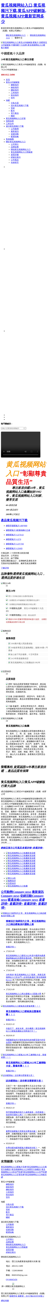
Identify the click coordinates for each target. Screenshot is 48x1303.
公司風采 (15, 160)
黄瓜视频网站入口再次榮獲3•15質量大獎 (23, 994)
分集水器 (15, 103)
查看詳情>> (11, 947)
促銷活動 (15, 134)
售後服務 (10, 139)
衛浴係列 (15, 95)
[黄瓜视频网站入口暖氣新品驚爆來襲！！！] (20, 1006)
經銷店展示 (16, 157)
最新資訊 (15, 131)
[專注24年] (11, 878)
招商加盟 (10, 121)
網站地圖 (5, 1301)
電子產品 (15, 113)
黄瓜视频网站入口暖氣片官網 (14, 1167)
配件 (13, 111)
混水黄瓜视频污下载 (20, 105)
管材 (13, 108)
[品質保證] (11, 883)
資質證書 (15, 155)
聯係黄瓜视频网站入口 (21, 149)
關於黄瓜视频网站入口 (16, 35)
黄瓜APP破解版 (12, 82)
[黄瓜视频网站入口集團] (17, 886)
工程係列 (15, 93)
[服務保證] (11, 881)
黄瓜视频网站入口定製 (16, 118)
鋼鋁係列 (15, 90)
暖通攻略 (15, 136)
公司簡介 (15, 144)
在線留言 (15, 162)
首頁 (8, 80)
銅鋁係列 (15, 87)
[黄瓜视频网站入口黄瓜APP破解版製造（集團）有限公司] (24, 48)
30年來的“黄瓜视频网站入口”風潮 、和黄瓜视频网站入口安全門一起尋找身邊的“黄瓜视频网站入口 (26, 977)
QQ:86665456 (11, 1279)
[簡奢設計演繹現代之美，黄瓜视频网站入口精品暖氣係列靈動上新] (24, 916)
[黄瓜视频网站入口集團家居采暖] (20, 853)
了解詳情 (5, 568)
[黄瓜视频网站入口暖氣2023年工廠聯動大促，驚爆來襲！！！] (24, 1057)
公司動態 (15, 129)
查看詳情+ (27, 847)
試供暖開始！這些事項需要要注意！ (24, 1080)
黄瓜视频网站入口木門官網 (35, 1172)
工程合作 (10, 124)
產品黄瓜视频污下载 (14, 520)
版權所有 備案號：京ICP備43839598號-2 (26, 1296)
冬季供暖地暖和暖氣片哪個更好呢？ (21, 1148)
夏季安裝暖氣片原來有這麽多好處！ (21, 1131)
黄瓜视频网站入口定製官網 (13, 1175)
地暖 (8, 100)
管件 (13, 98)
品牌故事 (15, 147)
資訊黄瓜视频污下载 (15, 126)
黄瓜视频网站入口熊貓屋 (21, 152)
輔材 (13, 116)
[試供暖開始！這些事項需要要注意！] (17, 1075)
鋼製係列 (15, 85)
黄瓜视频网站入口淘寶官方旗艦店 (26, 1169)
